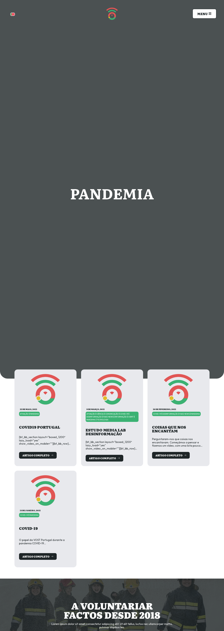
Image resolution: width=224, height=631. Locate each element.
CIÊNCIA (100, 414)
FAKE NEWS (108, 417)
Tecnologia (102, 420)
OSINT (130, 417)
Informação (121, 417)
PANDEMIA (34, 414)
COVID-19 (124, 414)
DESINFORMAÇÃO (94, 417)
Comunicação (111, 414)
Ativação (24, 414)
